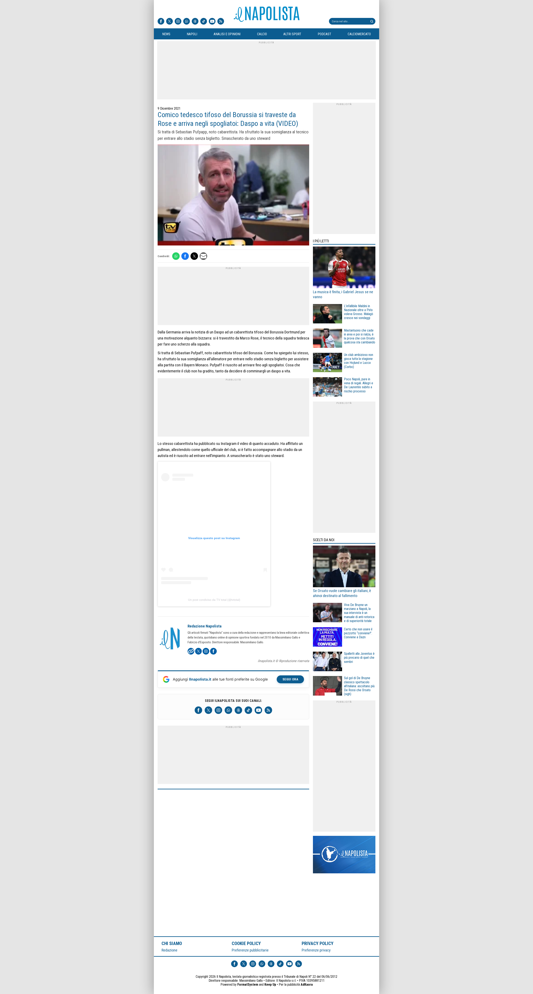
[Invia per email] (203, 256)
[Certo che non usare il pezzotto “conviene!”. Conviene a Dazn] (327, 637)
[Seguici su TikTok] (203, 21)
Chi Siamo (172, 943)
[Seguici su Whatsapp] (186, 21)
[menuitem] (166, 34)
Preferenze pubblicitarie (250, 950)
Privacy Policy (318, 943)
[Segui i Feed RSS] (220, 21)
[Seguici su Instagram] (178, 21)
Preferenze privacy (316, 950)
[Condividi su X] (194, 256)
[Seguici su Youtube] (212, 21)
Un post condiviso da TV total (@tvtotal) (214, 599)
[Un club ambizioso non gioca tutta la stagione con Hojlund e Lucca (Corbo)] (327, 363)
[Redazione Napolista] (170, 639)
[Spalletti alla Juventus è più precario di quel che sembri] (327, 662)
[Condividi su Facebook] (185, 256)
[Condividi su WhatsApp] (176, 256)
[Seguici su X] (169, 21)
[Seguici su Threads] (195, 21)
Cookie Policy (246, 943)
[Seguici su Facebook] (161, 21)
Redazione (169, 950)
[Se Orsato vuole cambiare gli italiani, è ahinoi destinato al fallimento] (344, 567)
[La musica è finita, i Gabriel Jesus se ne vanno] (344, 268)
